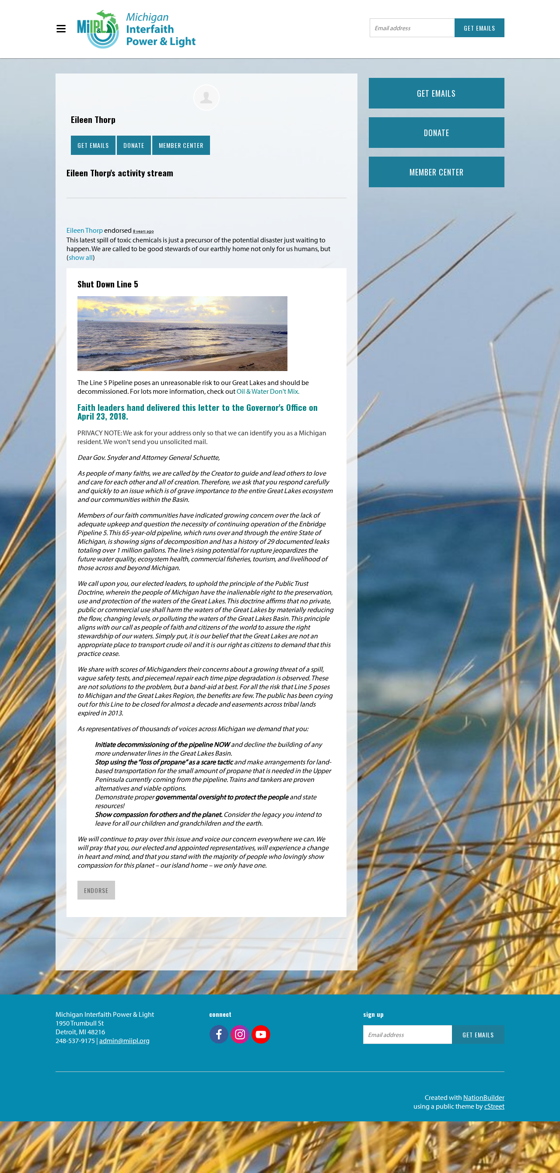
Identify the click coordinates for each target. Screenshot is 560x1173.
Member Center (181, 145)
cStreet (494, 1106)
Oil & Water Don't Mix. (268, 391)
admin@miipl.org (124, 1040)
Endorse (96, 890)
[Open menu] (61, 29)
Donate (133, 145)
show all (81, 257)
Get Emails (93, 145)
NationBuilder (483, 1097)
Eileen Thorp (84, 230)
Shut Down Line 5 (107, 283)
